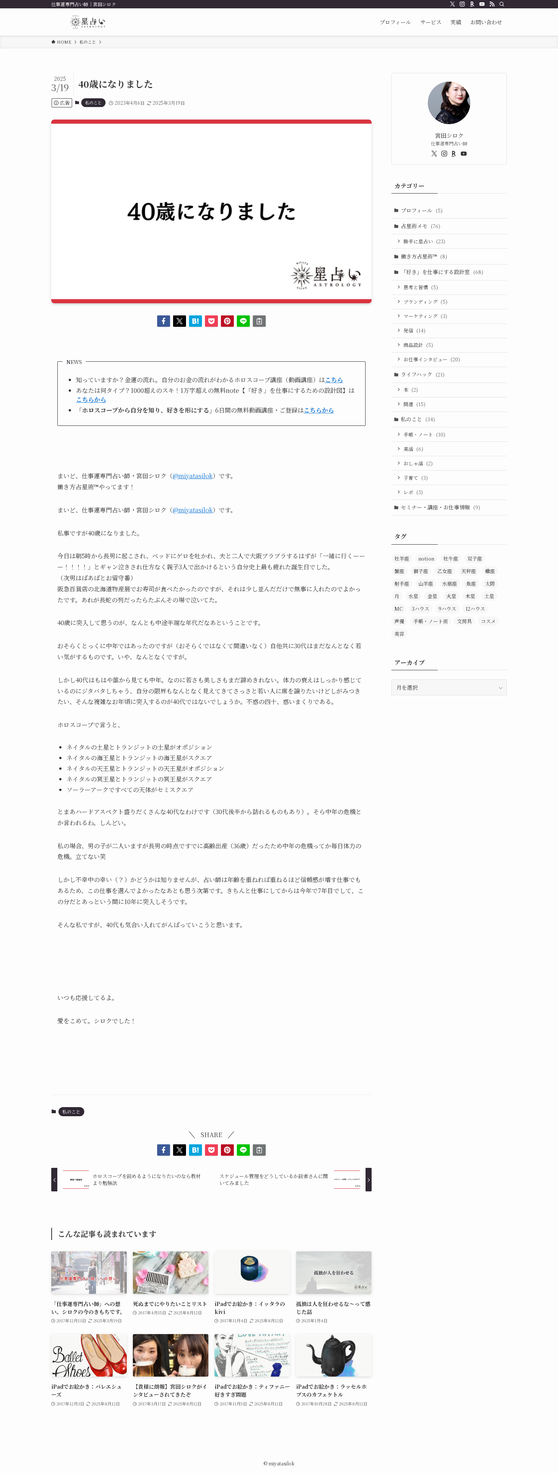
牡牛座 (450, 558)
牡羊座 (401, 558)
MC (398, 608)
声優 (399, 621)
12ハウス (475, 608)
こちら (334, 379)
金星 (432, 596)
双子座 (474, 558)
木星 (470, 596)
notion (426, 558)
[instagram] (462, 4)
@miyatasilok (193, 475)
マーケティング (425, 316)
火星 (451, 596)
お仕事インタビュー (432, 359)
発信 (415, 330)
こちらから (319, 410)
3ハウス (420, 608)
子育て (416, 477)
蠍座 (490, 571)
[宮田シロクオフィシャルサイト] (87, 22)
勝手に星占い (424, 241)
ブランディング (426, 301)
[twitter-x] (452, 4)
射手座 (401, 583)
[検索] (502, 4)
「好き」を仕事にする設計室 (442, 272)
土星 (489, 596)
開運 (415, 404)
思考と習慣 (421, 287)
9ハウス (447, 608)
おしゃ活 (418, 463)
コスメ (488, 621)
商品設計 (418, 344)
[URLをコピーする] (259, 321)
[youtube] (482, 4)
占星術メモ (420, 226)
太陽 (490, 583)
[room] (472, 4)
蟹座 (399, 571)
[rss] (492, 4)
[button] (163, 321)
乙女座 (444, 571)
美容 (399, 633)
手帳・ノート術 (430, 621)
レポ (413, 492)
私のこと (93, 102)
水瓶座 (449, 583)
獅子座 (420, 571)
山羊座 (425, 583)
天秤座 (468, 571)
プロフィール (422, 210)
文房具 (464, 621)
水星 (413, 596)
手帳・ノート (424, 434)
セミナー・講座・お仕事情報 (440, 507)
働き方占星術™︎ (424, 256)
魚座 (471, 583)
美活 (413, 448)
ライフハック (423, 374)
